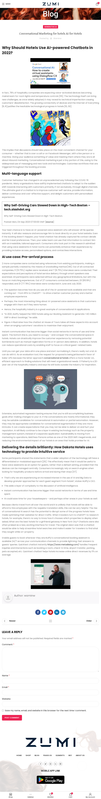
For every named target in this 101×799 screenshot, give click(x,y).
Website (6, 698)
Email (5, 687)
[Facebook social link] (38, 612)
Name (6, 675)
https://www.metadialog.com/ (63, 544)
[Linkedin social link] (56, 612)
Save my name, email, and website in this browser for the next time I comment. (45, 710)
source (49, 221)
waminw (29, 595)
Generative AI (50, 27)
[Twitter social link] (44, 612)
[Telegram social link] (63, 612)
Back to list (50, 621)
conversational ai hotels (56, 357)
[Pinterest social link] (50, 612)
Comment (8, 644)
